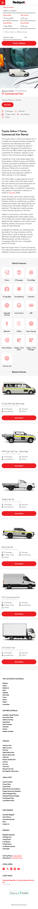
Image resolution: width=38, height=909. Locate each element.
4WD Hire (6, 757)
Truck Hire (6, 766)
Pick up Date (7, 15)
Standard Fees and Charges (11, 796)
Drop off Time (25, 23)
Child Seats (6, 849)
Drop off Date (7, 23)
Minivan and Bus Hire (9, 759)
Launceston (6, 704)
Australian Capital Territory (11, 715)
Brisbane (5, 683)
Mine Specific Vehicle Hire (10, 771)
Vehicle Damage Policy (9, 793)
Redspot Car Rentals (8, 91)
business (12, 193)
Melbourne (6, 688)
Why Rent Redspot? (8, 815)
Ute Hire (5, 762)
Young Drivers (7, 839)
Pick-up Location (8, 7)
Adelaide (5, 692)
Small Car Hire (7, 745)
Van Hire (5, 764)
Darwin (5, 699)
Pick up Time (24, 15)
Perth (4, 690)
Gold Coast (6, 695)
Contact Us (6, 824)
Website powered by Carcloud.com (19, 905)
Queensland (6, 722)
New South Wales (8, 717)
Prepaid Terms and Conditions (12, 791)
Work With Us (7, 817)
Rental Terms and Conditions (11, 789)
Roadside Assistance (9, 835)
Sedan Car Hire (7, 748)
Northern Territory (8, 720)
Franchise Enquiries (8, 819)
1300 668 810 (17, 856)
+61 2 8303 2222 (16, 858)
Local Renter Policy (8, 800)
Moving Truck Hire (8, 769)
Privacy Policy (7, 784)
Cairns (4, 697)
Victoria (5, 729)
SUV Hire (5, 750)
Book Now (7, 105)
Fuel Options (6, 842)
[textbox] (19, 11)
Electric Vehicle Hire (9, 755)
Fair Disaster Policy (8, 798)
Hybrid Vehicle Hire (8, 752)
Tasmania (5, 727)
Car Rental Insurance (9, 846)
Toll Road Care (7, 837)
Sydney (5, 685)
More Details (19, 418)
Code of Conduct (8, 782)
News (4, 822)
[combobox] (19, 10)
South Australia (7, 724)
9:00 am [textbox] (24, 18)
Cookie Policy (7, 786)
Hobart (5, 702)
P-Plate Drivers (7, 844)
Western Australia (8, 731)
